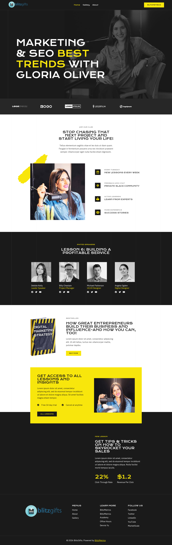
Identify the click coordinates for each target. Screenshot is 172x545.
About (95, 5)
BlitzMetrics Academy (105, 516)
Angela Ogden (121, 285)
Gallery (86, 5)
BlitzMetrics (154, 5)
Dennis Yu (104, 525)
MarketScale (133, 525)
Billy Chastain (65, 285)
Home (77, 5)
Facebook (132, 510)
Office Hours (105, 521)
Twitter (131, 514)
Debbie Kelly (37, 285)
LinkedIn (132, 518)
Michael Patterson (95, 285)
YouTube (132, 521)
